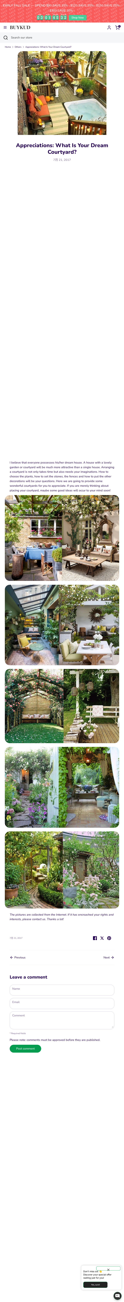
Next (106, 957)
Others (18, 46)
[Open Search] (5, 37)
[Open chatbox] (117, 1296)
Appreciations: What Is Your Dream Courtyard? (48, 46)
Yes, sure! (95, 1284)
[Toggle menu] (5, 27)
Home (8, 46)
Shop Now (77, 17)
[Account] (109, 26)
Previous (20, 957)
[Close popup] (108, 1268)
